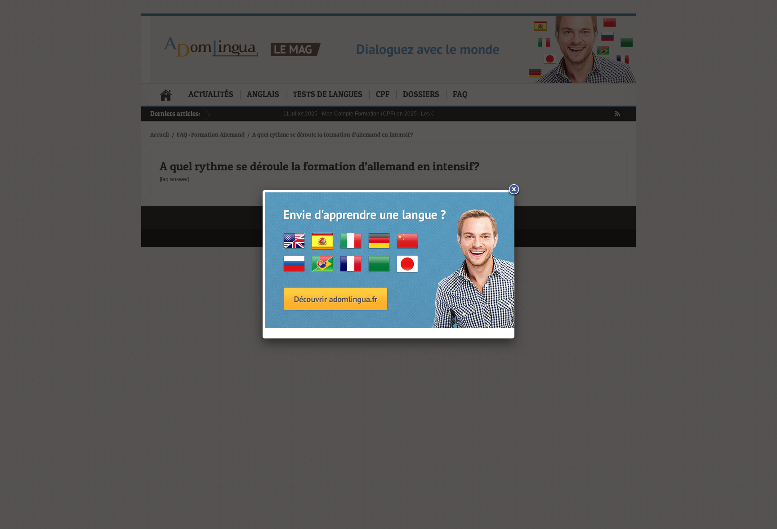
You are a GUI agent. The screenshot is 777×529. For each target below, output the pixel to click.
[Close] (514, 190)
